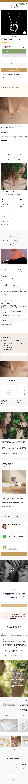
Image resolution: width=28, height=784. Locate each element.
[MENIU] (2, 4)
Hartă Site (25, 756)
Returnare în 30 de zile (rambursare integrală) (10, 74)
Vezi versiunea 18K (14, 354)
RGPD (20, 758)
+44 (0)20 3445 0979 (12, 548)
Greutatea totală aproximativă (7, 206)
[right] (24, 32)
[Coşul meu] (26, 4)
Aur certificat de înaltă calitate (7, 210)
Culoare (3, 201)
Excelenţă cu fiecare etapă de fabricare (10, 194)
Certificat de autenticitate (7, 77)
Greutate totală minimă (7, 219)
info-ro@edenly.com (15, 767)
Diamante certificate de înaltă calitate (9, 224)
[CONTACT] (15, 770)
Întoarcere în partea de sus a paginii (14, 776)
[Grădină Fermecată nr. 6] (14, 22)
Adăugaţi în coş (14, 69)
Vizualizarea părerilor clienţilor (7, 324)
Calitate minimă (4, 204)
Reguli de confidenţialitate (12, 758)
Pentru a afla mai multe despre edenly (13, 655)
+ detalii (17, 609)
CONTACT (2, 756)
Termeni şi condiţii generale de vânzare (14, 756)
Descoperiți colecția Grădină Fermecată (10, 453)
